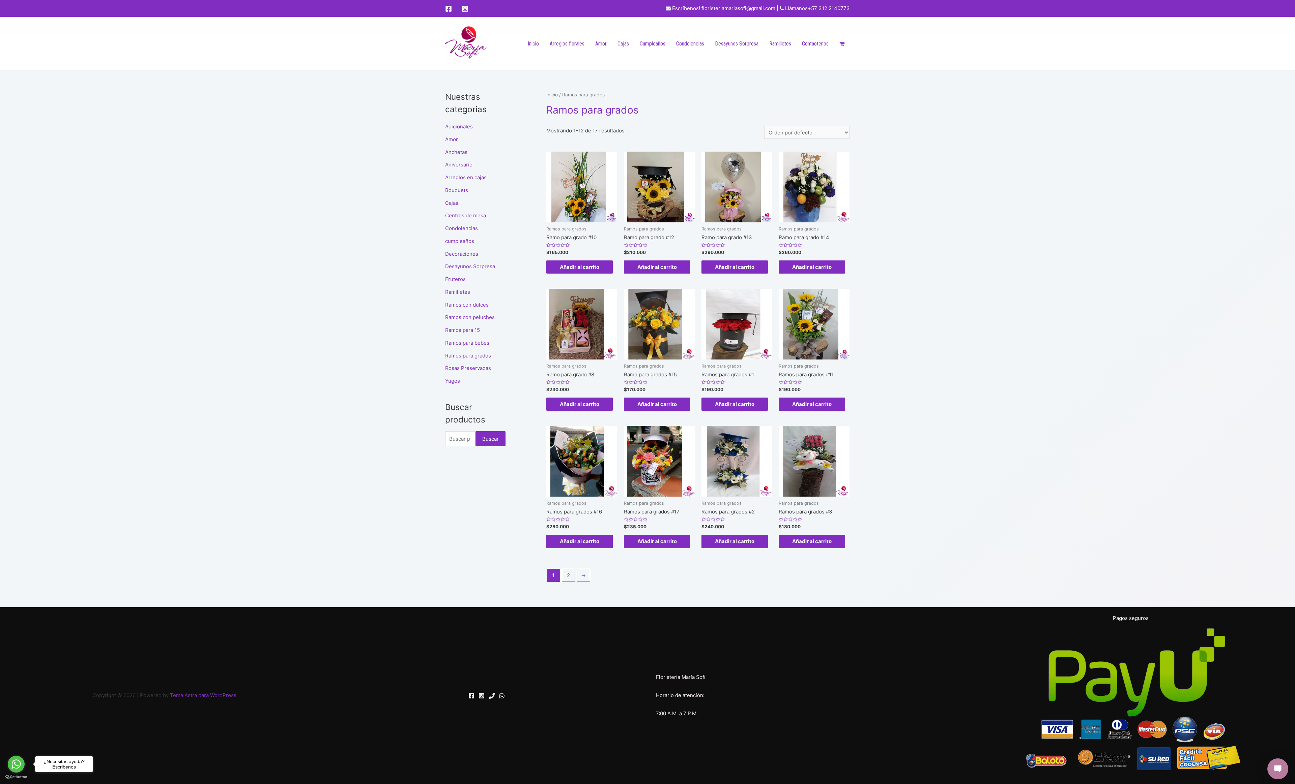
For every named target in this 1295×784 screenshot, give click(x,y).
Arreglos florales (567, 43)
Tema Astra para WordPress (203, 695)
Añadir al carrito (579, 267)
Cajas (623, 43)
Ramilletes (780, 43)
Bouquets (456, 190)
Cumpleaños (652, 43)
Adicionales (459, 126)
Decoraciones (461, 254)
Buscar (490, 439)
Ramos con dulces (467, 305)
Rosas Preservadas (468, 368)
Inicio (533, 43)
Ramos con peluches (470, 317)
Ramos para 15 (462, 330)
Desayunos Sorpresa (736, 43)
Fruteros (455, 279)
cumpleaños (459, 241)
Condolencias (690, 43)
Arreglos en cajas (466, 177)
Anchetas (456, 152)
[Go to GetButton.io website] (16, 777)
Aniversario (458, 164)
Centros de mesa (465, 215)
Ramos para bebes (467, 343)
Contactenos (815, 43)
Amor (601, 43)
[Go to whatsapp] (16, 764)
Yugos (452, 381)
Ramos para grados (468, 355)
